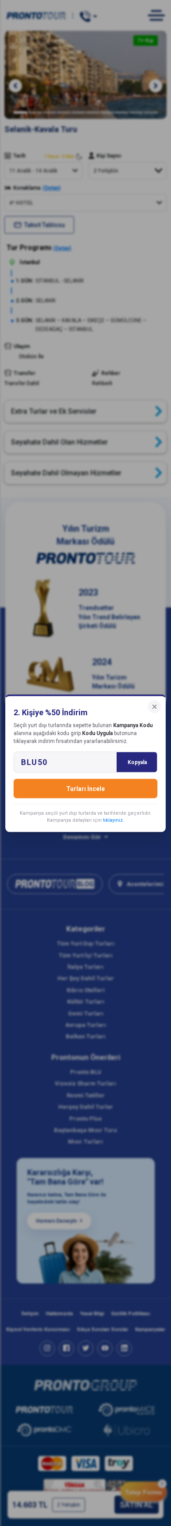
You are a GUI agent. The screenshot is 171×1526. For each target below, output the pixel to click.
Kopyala (137, 762)
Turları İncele (85, 788)
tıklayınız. (113, 820)
